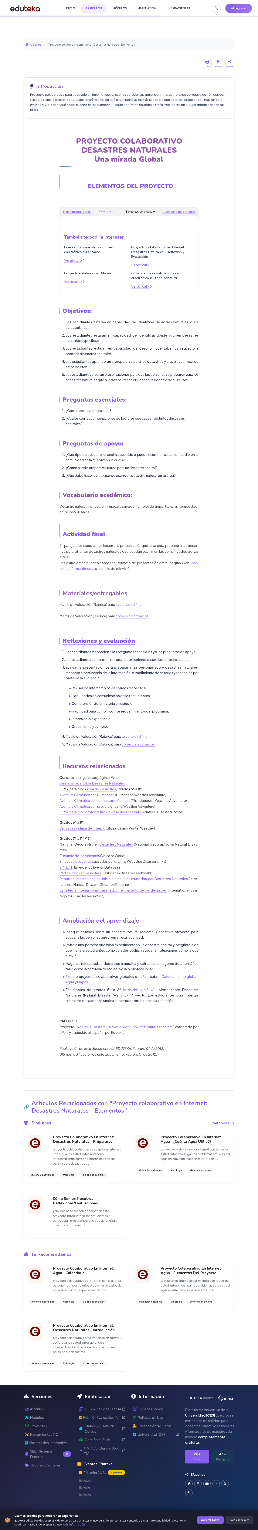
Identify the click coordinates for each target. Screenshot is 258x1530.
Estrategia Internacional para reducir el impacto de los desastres (113, 890)
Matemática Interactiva (48, 1442)
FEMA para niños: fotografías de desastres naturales (101, 812)
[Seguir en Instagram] (198, 1483)
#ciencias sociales (93, 1174)
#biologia (68, 1174)
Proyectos (38, 1426)
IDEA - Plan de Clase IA (103, 1409)
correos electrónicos (132, 616)
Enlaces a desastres (75, 861)
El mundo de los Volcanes (79, 855)
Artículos (35, 44)
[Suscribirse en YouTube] (207, 1483)
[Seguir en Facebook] (189, 1483)
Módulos (37, 1417)
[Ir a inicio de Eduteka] (25, 8)
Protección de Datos (155, 1426)
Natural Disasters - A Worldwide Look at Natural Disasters (124, 1027)
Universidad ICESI (152, 1434)
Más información (74, 1524)
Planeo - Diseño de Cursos (100, 1429)
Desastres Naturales (116, 844)
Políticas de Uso (150, 1417)
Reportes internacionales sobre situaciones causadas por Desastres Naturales (123, 878)
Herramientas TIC (44, 1434)
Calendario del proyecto (179, 211)
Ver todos (221, 1123)
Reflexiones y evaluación (99, 641)
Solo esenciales (239, 1520)
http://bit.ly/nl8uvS (138, 989)
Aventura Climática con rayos (82, 806)
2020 (87, 1495)
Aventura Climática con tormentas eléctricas (94, 800)
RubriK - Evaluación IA (100, 1417)
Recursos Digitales (45, 1465)
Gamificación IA (97, 1439)
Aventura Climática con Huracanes (86, 795)
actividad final (130, 604)
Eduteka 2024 (102, 1472)
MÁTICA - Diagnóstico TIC (101, 1451)
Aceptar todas (210, 1520)
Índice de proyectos (77, 211)
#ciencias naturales (43, 1174)
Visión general (107, 211)
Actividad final (84, 534)
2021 (86, 1488)
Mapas (82, 982)
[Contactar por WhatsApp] (189, 1492)
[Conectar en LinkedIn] (216, 1483)
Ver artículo (73, 260)
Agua (70, 982)
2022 (87, 1481)
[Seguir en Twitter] (225, 1483)
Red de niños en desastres (80, 873)
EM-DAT (66, 867)
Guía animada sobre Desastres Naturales (92, 783)
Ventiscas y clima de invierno (82, 828)
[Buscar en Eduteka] (216, 8)
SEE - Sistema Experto (49, 1454)
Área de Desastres (101, 789)
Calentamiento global (179, 976)
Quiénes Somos (151, 1409)
